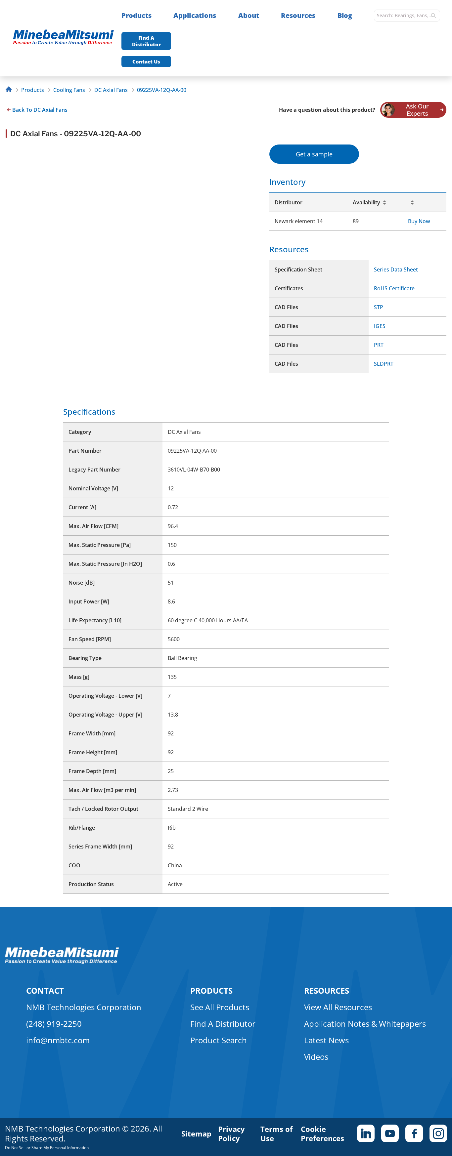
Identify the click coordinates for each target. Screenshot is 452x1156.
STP (378, 307)
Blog (345, 15)
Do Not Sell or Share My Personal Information (47, 1147)
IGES (379, 326)
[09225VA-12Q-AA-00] (66, 38)
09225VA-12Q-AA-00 (161, 90)
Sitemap (196, 1133)
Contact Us (146, 61)
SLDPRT (383, 363)
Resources (298, 15)
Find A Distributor (146, 41)
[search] (433, 15)
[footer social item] (366, 1133)
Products (136, 15)
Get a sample (314, 154)
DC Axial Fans (111, 90)
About (248, 15)
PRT (379, 345)
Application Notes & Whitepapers (365, 1023)
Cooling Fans (69, 90)
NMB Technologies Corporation (83, 1007)
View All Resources (338, 1007)
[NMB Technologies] (10, 90)
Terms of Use (276, 1133)
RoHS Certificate (394, 288)
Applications (194, 15)
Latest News (326, 1040)
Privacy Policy (231, 1133)
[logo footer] (62, 962)
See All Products (219, 1007)
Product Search (218, 1040)
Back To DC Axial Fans (40, 109)
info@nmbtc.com (58, 1040)
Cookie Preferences (322, 1133)
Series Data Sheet (396, 269)
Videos (316, 1056)
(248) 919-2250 (54, 1023)
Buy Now (419, 221)
